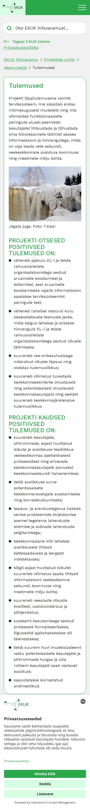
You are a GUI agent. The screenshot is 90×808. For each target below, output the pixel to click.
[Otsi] (9, 28)
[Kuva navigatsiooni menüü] (82, 8)
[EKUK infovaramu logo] (13, 7)
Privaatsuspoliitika (21, 47)
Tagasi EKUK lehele (31, 41)
